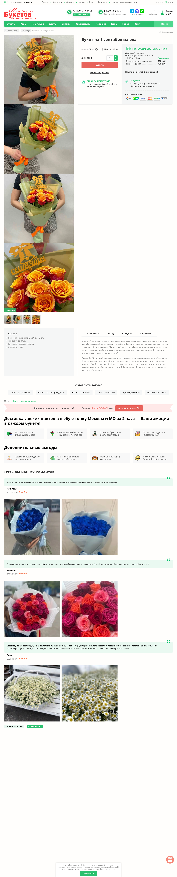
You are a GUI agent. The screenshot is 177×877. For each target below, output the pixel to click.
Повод (125, 23)
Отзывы (70, 2)
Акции (82, 2)
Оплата (45, 2)
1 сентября (37, 23)
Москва (26, 2)
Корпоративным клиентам (124, 2)
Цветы (52, 23)
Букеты (11, 23)
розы (33, 401)
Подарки (101, 23)
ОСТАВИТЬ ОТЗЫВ (34, 726)
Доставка (57, 2)
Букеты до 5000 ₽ (131, 392)
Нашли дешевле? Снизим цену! (141, 72)
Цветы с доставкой (156, 392)
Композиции (83, 23)
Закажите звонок (127, 408)
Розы (23, 23)
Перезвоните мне (81, 15)
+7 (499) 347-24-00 (99, 408)
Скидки (66, 23)
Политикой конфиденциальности (101, 869)
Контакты (102, 2)
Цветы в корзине (106, 392)
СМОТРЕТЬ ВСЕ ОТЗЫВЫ (14, 726)
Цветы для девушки (20, 392)
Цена (114, 23)
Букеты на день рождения (51, 392)
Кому (137, 23)
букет (16, 401)
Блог (91, 2)
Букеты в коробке (81, 392)
